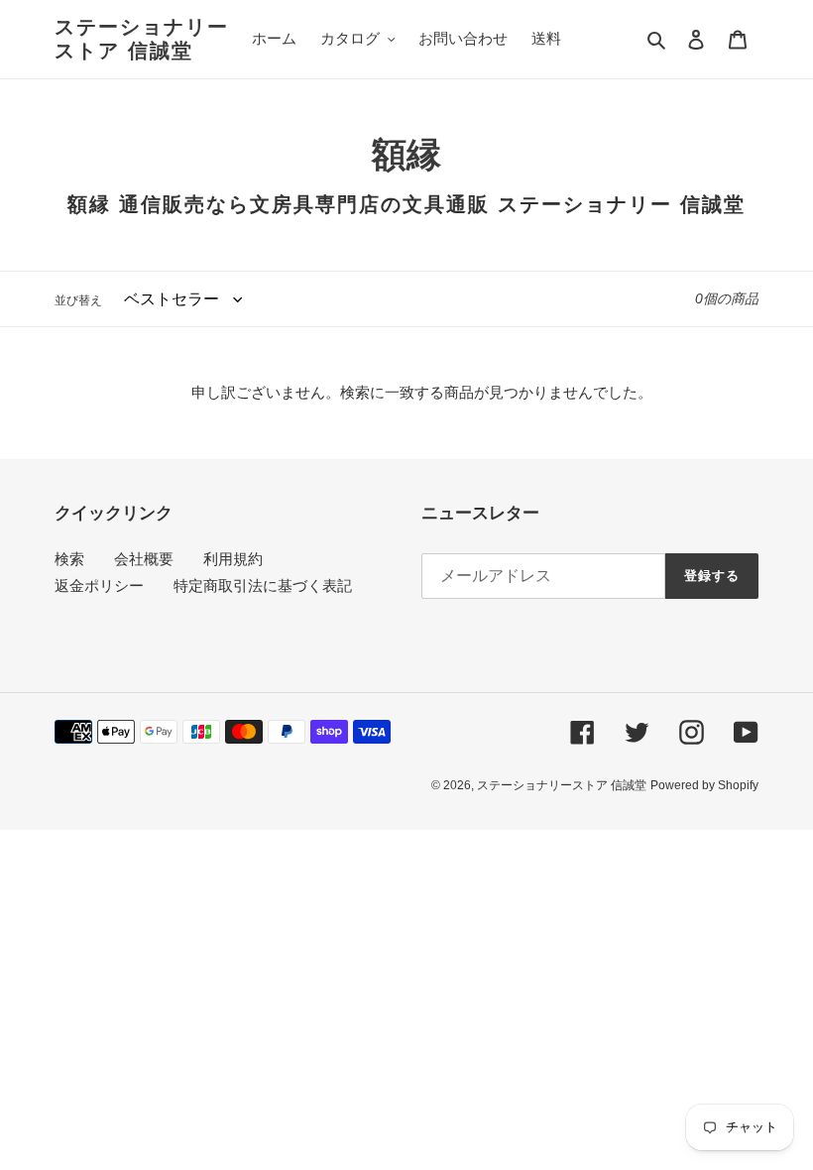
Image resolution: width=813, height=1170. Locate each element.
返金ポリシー (99, 585)
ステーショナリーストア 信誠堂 (142, 38)
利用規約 (233, 558)
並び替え (78, 300)
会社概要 (144, 558)
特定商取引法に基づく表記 (263, 585)
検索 (69, 558)
